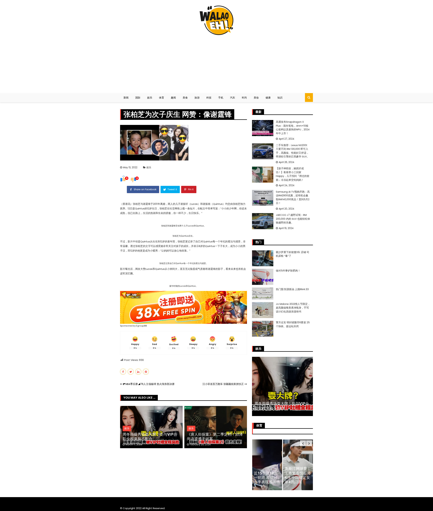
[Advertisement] (216, 62)
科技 (208, 97)
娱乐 (149, 97)
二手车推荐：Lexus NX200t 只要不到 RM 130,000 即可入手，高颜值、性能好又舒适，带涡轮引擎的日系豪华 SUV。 (292, 150)
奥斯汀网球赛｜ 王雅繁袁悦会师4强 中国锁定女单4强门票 (298, 475)
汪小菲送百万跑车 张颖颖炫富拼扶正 (223, 384)
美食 (185, 97)
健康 (268, 97)
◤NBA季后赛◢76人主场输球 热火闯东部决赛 (149, 384)
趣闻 (173, 97)
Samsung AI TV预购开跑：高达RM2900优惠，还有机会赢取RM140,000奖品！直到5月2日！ (293, 197)
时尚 (244, 97)
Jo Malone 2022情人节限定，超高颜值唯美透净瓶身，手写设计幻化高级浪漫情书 (293, 307)
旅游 (197, 97)
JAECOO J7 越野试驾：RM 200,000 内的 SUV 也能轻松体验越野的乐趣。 (293, 218)
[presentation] (303, 443)
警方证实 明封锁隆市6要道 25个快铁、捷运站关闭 (293, 324)
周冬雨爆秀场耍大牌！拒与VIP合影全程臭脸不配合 (150, 436)
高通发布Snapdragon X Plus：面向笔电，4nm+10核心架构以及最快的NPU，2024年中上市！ (293, 127)
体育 (161, 97)
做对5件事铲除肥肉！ (288, 270)
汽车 (232, 97)
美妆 (256, 97)
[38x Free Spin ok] (183, 307)
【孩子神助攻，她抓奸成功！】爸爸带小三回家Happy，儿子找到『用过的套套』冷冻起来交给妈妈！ (292, 174)
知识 (279, 97)
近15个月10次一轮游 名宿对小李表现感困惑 (267, 477)
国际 (137, 97)
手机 (220, 97)
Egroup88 (141, 325)
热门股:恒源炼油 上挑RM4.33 (292, 289)
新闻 (126, 97)
